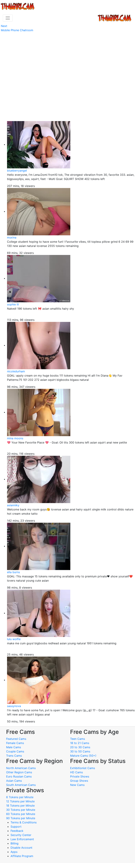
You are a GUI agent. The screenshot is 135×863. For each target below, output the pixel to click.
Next (4, 26)
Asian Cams (14, 780)
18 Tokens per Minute (20, 805)
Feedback (17, 831)
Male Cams (13, 747)
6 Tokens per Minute (19, 797)
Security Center (21, 835)
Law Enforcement (22, 839)
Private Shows (79, 776)
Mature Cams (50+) (83, 755)
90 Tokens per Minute (20, 818)
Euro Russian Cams (19, 776)
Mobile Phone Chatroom (17, 30)
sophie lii (13, 304)
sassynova (14, 706)
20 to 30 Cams (80, 747)
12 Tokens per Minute (20, 801)
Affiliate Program (22, 856)
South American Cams (21, 785)
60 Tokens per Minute (20, 814)
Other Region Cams (19, 772)
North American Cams (21, 768)
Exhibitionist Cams (82, 768)
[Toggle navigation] (8, 18)
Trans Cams (14, 755)
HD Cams (76, 772)
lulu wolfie (14, 639)
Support (16, 826)
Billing (14, 843)
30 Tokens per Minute (20, 809)
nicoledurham (16, 371)
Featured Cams (16, 739)
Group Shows (79, 780)
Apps (14, 852)
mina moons (15, 438)
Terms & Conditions (24, 822)
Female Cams (15, 743)
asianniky (13, 505)
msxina (11, 237)
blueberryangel (17, 170)
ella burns (13, 572)
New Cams (77, 785)
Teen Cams (77, 739)
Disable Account (21, 847)
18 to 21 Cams (79, 743)
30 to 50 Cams (80, 751)
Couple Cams (15, 751)
